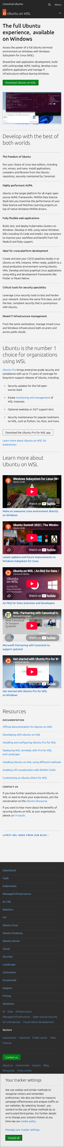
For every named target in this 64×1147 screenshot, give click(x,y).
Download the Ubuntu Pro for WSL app (28, 432)
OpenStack (9, 870)
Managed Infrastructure (16, 1016)
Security (7, 956)
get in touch (18, 815)
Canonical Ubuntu (13, 3)
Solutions (8, 1003)
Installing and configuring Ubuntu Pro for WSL (29, 742)
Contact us (11, 1057)
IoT (5, 917)
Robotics (8, 909)
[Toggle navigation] (60, 13)
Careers (36, 1065)
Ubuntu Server (11, 940)
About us (8, 1065)
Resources (9, 1070)
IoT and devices (12, 1021)
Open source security (45, 1016)
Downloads (9, 980)
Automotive (9, 1037)
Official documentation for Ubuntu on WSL (27, 726)
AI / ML (7, 901)
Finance (7, 1042)
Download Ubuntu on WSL (20, 82)
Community (22, 1065)
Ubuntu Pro (9, 369)
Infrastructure (24, 1011)
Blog (46, 1065)
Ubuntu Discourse (36, 800)
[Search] (49, 4)
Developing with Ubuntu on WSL (21, 734)
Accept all (13, 1137)
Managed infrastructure (17, 893)
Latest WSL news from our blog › (26, 834)
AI (4, 1011)
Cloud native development (38, 1021)
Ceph (6, 878)
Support (7, 987)
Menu (58, 4)
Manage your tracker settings (22, 1129)
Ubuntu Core (10, 925)
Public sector (39, 1037)
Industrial (24, 1037)
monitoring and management (33, 397)
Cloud (6, 948)
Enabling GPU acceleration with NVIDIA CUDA (29, 769)
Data (10, 1011)
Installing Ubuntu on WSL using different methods (32, 762)
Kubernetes (9, 885)
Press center (24, 1070)
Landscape (9, 964)
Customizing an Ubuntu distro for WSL (25, 777)
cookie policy (28, 1121)
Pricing (7, 995)
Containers (9, 972)
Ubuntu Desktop (12, 933)
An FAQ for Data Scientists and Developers (29, 603)
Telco (53, 1037)
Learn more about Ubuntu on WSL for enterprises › (24, 442)
